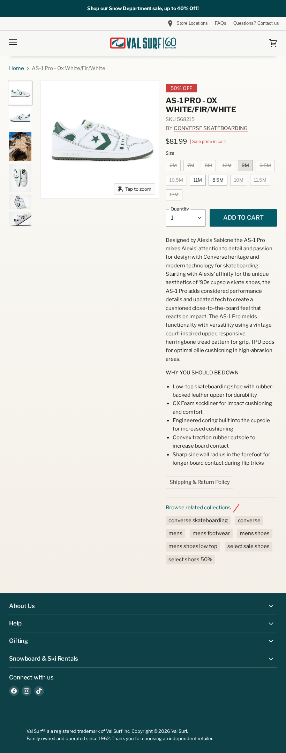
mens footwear (211, 533)
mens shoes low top (192, 546)
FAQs (220, 23)
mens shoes (255, 533)
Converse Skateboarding (211, 128)
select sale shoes (248, 546)
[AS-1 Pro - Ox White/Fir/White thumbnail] (20, 93)
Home (16, 68)
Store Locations (192, 23)
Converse (249, 520)
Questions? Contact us (256, 23)
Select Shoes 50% (190, 559)
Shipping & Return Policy (199, 482)
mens (175, 533)
